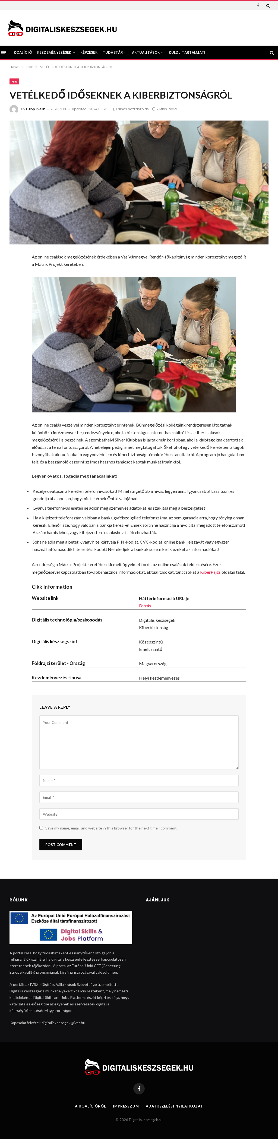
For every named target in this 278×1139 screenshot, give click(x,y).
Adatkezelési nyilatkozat (174, 1106)
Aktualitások (146, 52)
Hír (14, 81)
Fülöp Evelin (35, 109)
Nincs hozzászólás (133, 109)
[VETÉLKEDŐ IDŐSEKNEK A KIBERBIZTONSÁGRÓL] (139, 182)
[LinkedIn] (16, 301)
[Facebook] (16, 272)
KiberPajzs (210, 572)
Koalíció (23, 52)
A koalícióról (90, 1106)
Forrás (145, 605)
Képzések (89, 52)
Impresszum (126, 1106)
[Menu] (3, 52)
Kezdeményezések (54, 52)
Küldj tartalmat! (187, 52)
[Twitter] (16, 286)
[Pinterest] (16, 315)
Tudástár (113, 52)
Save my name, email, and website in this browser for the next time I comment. (111, 828)
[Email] (16, 329)
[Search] (267, 5)
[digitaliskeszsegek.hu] (62, 28)
